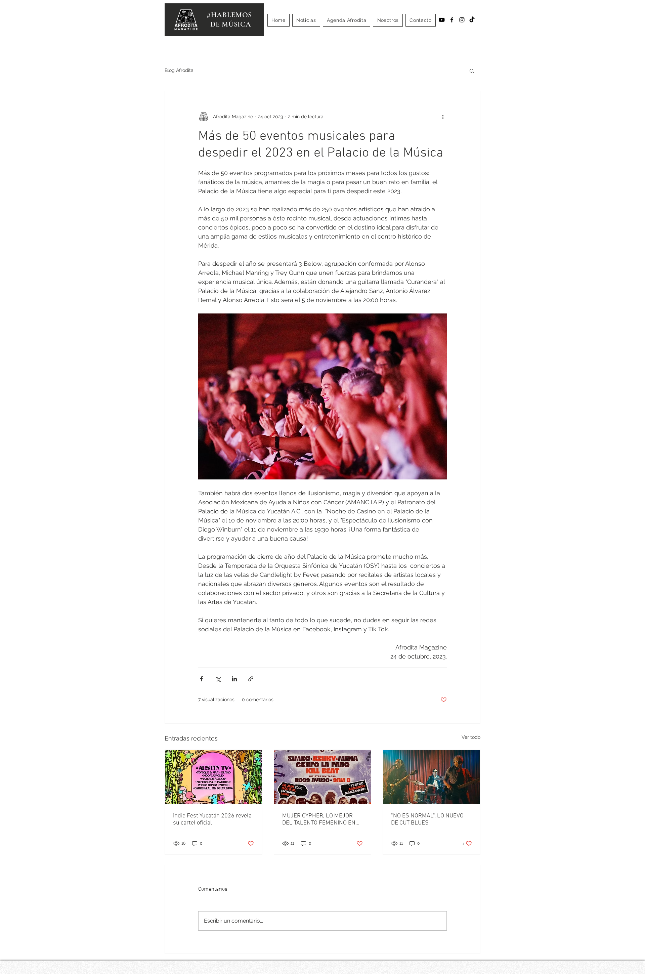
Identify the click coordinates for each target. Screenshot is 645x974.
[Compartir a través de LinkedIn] (234, 679)
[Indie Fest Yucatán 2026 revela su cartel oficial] (213, 777)
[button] (472, 70)
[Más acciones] (443, 117)
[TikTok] (472, 19)
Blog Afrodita (179, 70)
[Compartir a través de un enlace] (251, 679)
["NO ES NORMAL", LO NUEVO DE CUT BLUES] (431, 777)
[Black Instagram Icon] (462, 19)
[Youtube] (441, 19)
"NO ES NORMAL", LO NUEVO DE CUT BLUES (427, 819)
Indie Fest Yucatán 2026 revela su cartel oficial (212, 819)
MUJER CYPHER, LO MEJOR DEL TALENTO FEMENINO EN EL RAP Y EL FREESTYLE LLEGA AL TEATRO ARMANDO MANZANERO (320, 819)
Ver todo (471, 737)
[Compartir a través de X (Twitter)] (218, 679)
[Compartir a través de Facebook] (201, 679)
